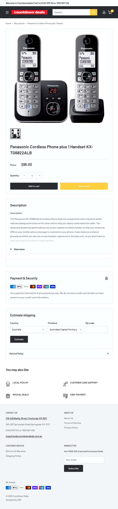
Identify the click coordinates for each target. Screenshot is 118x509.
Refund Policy (16, 353)
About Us (68, 418)
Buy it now (84, 186)
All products (19, 23)
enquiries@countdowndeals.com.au (24, 436)
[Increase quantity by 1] (40, 175)
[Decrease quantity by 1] (24, 175)
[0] (110, 12)
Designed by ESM (13, 500)
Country (14, 323)
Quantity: (15, 175)
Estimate (19, 339)
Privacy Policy (71, 427)
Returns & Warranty (16, 451)
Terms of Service (72, 422)
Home (8, 23)
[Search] (93, 12)
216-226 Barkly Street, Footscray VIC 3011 (26, 418)
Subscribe (73, 468)
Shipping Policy (13, 455)
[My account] (104, 12)
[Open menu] (7, 12)
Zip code (89, 323)
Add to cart (34, 186)
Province (52, 323)
